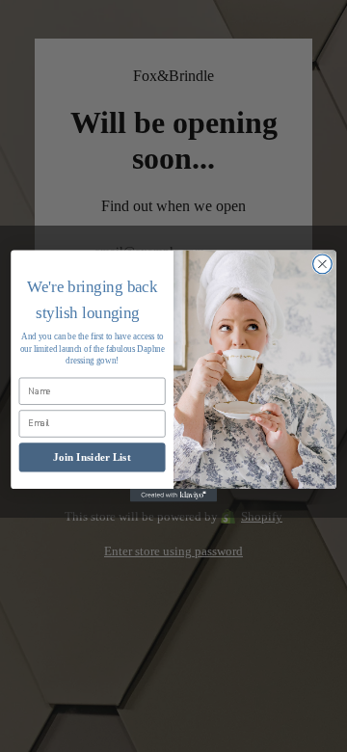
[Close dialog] (323, 264)
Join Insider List (91, 457)
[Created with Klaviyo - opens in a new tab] (173, 495)
